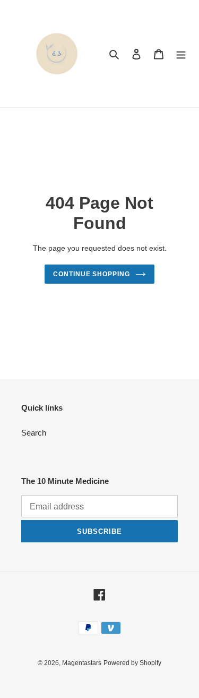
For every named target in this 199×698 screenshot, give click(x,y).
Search (33, 432)
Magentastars (81, 663)
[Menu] (181, 53)
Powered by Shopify (132, 663)
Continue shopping (92, 274)
